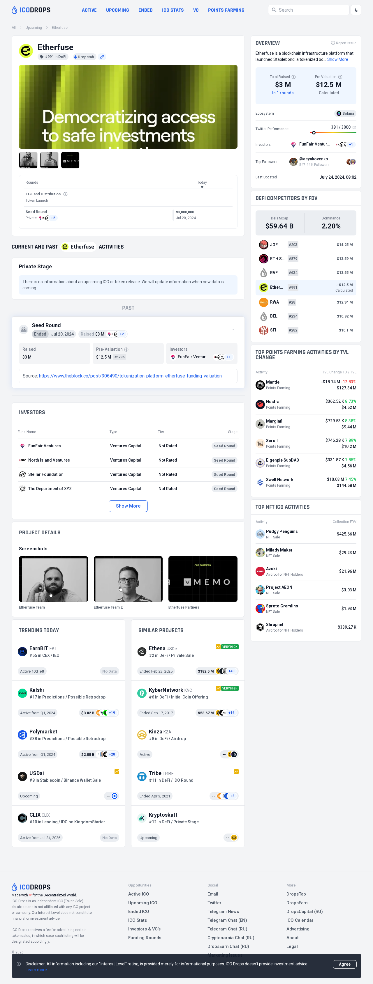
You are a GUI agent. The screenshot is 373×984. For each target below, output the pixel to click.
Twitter (214, 902)
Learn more (36, 969)
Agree (345, 964)
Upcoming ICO (142, 902)
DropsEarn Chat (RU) (228, 946)
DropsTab (296, 894)
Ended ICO (138, 911)
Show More (128, 506)
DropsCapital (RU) (304, 911)
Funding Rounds (144, 937)
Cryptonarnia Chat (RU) (230, 937)
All (14, 28)
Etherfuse (60, 28)
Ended (145, 10)
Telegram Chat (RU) (227, 929)
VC (196, 10)
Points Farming (226, 10)
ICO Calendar (300, 920)
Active (89, 10)
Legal (292, 946)
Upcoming (117, 10)
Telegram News (223, 911)
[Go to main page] (31, 10)
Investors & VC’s (144, 929)
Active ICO (138, 894)
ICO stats (173, 10)
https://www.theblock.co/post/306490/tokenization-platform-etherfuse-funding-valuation (130, 376)
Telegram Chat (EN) (227, 920)
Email (212, 894)
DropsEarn (297, 902)
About (292, 937)
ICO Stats (137, 920)
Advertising (297, 929)
